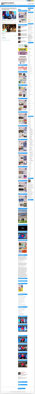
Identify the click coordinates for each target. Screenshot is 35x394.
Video (28, 113)
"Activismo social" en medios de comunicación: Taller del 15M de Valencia (24, 37)
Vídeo (28, 114)
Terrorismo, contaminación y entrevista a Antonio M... (31, 148)
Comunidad (29, 52)
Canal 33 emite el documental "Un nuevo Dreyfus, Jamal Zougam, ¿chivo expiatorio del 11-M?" (24, 31)
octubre (30, 162)
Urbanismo (29, 112)
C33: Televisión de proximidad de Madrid (7, 3)
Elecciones (29, 65)
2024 (29, 119)
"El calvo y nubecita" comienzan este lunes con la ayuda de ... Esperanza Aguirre (24, 41)
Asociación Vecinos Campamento (22, 297)
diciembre (30, 128)
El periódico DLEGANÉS (21, 314)
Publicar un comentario (4, 38)
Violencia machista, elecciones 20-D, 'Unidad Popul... (31, 152)
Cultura (29, 53)
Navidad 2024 (29, 90)
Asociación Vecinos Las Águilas (22, 298)
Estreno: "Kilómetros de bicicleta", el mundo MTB (31, 143)
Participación (29, 93)
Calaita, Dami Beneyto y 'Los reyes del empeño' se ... (31, 150)
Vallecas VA (20, 312)
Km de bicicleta (29, 80)
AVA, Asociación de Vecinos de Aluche (22, 296)
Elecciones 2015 (30, 66)
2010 (29, 175)
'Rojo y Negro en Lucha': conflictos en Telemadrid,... (31, 134)
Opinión (29, 92)
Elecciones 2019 (30, 67)
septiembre (30, 163)
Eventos (29, 77)
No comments (13, 10)
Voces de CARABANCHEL (21, 313)
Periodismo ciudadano (30, 94)
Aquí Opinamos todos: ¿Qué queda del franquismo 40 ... (31, 145)
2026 (29, 117)
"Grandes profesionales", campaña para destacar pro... (30, 158)
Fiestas (29, 78)
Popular (19, 9)
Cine (28, 50)
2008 (29, 176)
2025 (29, 118)
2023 (29, 120)
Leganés (29, 81)
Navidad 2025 (29, 91)
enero (29, 170)
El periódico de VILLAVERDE (21, 310)
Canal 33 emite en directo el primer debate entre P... (31, 130)
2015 (29, 127)
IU (28, 79)
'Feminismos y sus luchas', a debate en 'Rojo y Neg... (31, 154)
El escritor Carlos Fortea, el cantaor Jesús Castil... (31, 141)
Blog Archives (25, 9)
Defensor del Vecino (30, 55)
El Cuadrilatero (29, 64)
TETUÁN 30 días (20, 311)
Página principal (19, 389)
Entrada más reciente (3, 35)
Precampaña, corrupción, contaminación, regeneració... (31, 139)
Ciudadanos (29, 51)
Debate (4, 10)
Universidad (29, 110)
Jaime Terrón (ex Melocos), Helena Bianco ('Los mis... (31, 132)
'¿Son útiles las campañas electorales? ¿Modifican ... (30, 136)
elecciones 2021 (30, 68)
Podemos (29, 95)
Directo (5, 10)
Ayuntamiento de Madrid (21, 295)
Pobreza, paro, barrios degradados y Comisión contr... (31, 160)
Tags (21, 9)
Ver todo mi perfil (30, 198)
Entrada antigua (16, 35)
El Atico (29, 63)
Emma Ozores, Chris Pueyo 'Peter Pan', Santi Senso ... (31, 156)
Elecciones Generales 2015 (8, 10)
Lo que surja (29, 82)
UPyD (28, 111)
